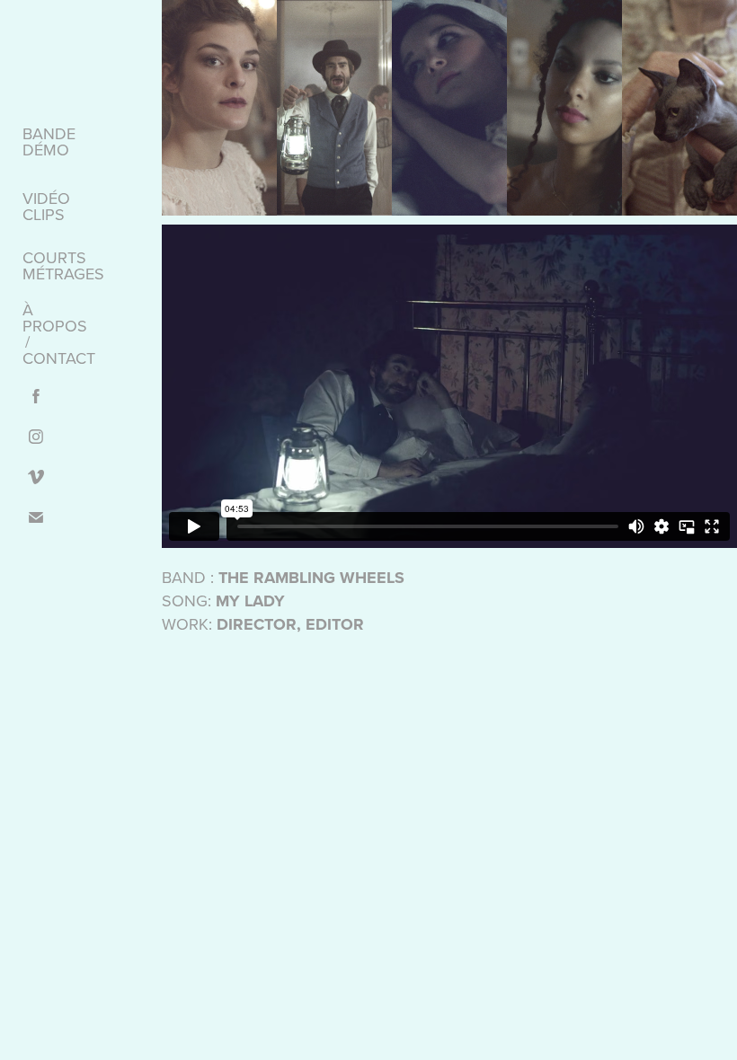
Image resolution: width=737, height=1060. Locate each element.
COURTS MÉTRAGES (63, 265)
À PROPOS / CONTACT (58, 333)
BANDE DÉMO (48, 141)
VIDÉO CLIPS (46, 206)
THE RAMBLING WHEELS (311, 577)
